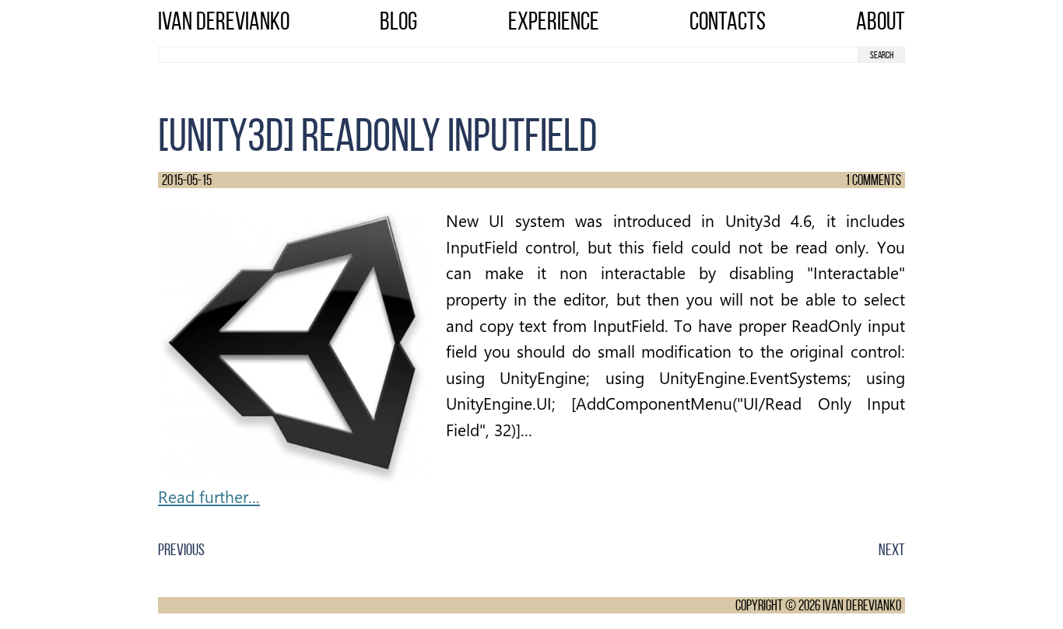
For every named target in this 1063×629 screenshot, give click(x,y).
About (880, 21)
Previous (181, 549)
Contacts (727, 21)
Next (892, 549)
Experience (553, 21)
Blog (398, 21)
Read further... (209, 496)
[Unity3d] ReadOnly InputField (377, 135)
